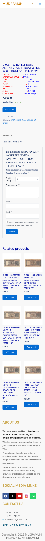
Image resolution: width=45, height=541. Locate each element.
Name (9, 202)
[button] (33, 4)
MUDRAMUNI (13, 4)
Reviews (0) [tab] (7, 135)
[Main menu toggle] (39, 4)
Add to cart (9, 110)
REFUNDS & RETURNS (16, 525)
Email (9, 212)
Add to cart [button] (10, 297)
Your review (13, 185)
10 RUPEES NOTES (18, 120)
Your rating (9, 179)
